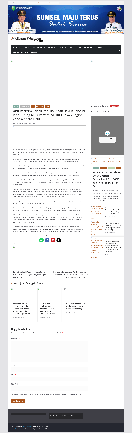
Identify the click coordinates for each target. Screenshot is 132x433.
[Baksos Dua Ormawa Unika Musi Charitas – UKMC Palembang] (76, 289)
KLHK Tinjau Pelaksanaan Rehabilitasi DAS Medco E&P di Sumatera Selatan (47, 308)
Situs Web (14, 384)
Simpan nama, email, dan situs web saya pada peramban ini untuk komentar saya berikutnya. (47, 394)
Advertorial (88, 47)
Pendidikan (62, 47)
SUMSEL (15, 47)
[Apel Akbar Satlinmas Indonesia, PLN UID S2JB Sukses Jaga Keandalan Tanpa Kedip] (97, 228)
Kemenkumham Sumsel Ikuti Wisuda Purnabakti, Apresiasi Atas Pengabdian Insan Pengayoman (22, 308)
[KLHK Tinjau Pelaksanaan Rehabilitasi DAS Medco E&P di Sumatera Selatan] (49, 289)
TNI (70, 47)
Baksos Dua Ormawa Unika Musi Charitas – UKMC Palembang (76, 306)
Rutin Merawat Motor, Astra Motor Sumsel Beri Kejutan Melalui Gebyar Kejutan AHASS (113, 211)
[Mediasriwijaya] (66, 6)
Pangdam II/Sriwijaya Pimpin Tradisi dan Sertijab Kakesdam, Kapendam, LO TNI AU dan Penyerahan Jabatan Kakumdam (113, 246)
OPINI (79, 47)
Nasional (51, 47)
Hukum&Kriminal (39, 47)
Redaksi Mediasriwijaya (30, 123)
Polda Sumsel (39, 106)
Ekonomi (26, 47)
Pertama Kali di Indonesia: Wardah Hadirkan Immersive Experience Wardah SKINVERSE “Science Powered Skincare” (69, 275)
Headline (99, 47)
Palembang (103, 168)
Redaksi (34, 52)
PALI (33, 106)
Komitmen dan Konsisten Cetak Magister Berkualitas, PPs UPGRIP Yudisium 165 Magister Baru (107, 179)
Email (13, 374)
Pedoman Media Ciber (20, 52)
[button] (19, 47)
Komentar (15, 339)
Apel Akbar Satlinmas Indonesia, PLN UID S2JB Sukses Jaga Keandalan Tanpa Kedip (113, 227)
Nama (14, 365)
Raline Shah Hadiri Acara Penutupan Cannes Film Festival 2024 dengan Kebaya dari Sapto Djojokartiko (29, 275)
